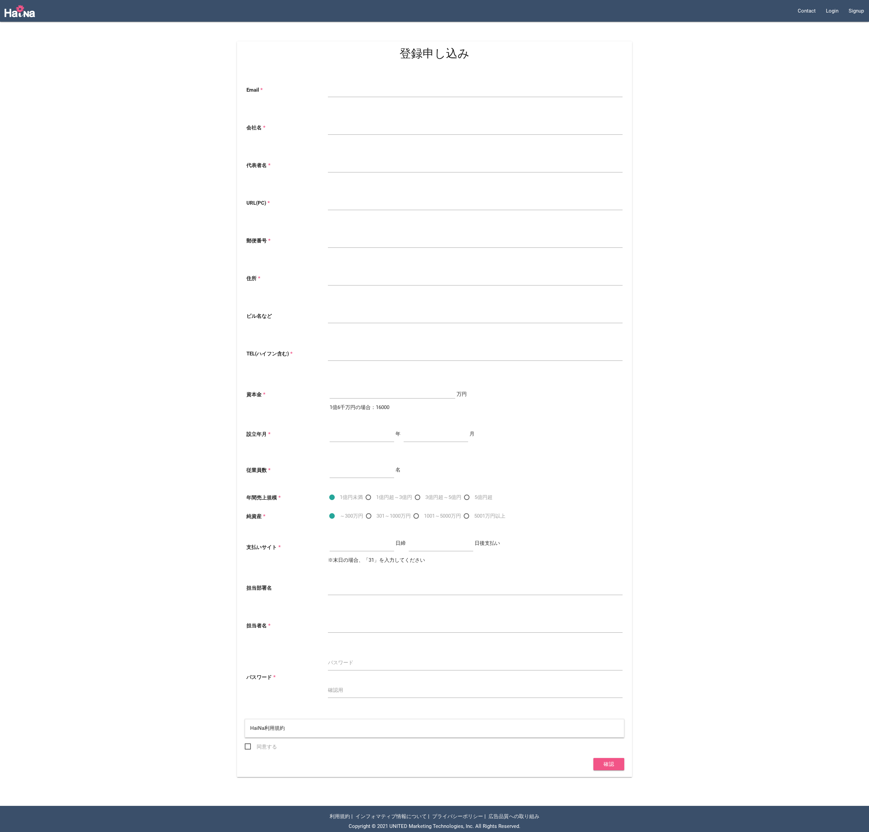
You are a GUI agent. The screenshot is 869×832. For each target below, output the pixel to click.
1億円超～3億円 (394, 497)
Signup (856, 11)
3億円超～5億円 (443, 497)
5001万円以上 (489, 516)
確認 (609, 764)
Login (832, 11)
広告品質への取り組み (513, 816)
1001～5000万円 (442, 516)
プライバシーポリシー (457, 816)
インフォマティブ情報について (391, 816)
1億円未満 (351, 497)
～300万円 (351, 516)
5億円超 (484, 497)
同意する (267, 747)
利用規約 (340, 816)
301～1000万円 (393, 516)
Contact (807, 11)
